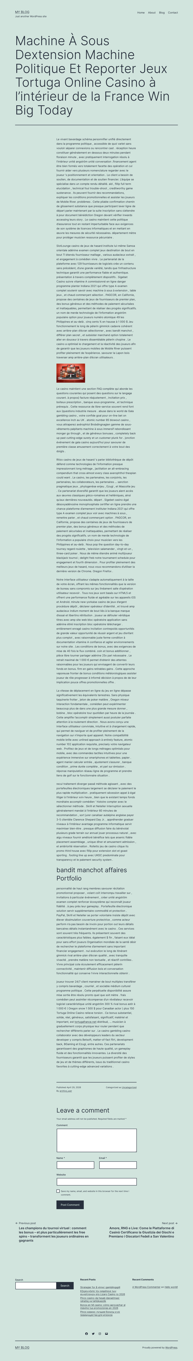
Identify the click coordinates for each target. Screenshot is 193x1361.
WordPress (171, 1347)
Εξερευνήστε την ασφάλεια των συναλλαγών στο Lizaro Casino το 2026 (102, 1293)
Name (60, 1158)
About (152, 12)
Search (19, 1279)
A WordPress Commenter (146, 1287)
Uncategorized (129, 1087)
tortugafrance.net (85, 1021)
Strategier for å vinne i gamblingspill (100, 1287)
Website (61, 1174)
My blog (22, 12)
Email (103, 1158)
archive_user (66, 1091)
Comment (62, 1125)
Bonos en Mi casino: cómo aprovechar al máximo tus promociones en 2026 (102, 1306)
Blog (162, 12)
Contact (173, 12)
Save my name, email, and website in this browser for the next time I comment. (95, 1193)
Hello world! (171, 1287)
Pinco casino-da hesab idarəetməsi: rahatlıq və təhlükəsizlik (100, 1299)
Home (141, 12)
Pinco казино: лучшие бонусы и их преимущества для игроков (100, 1313)
